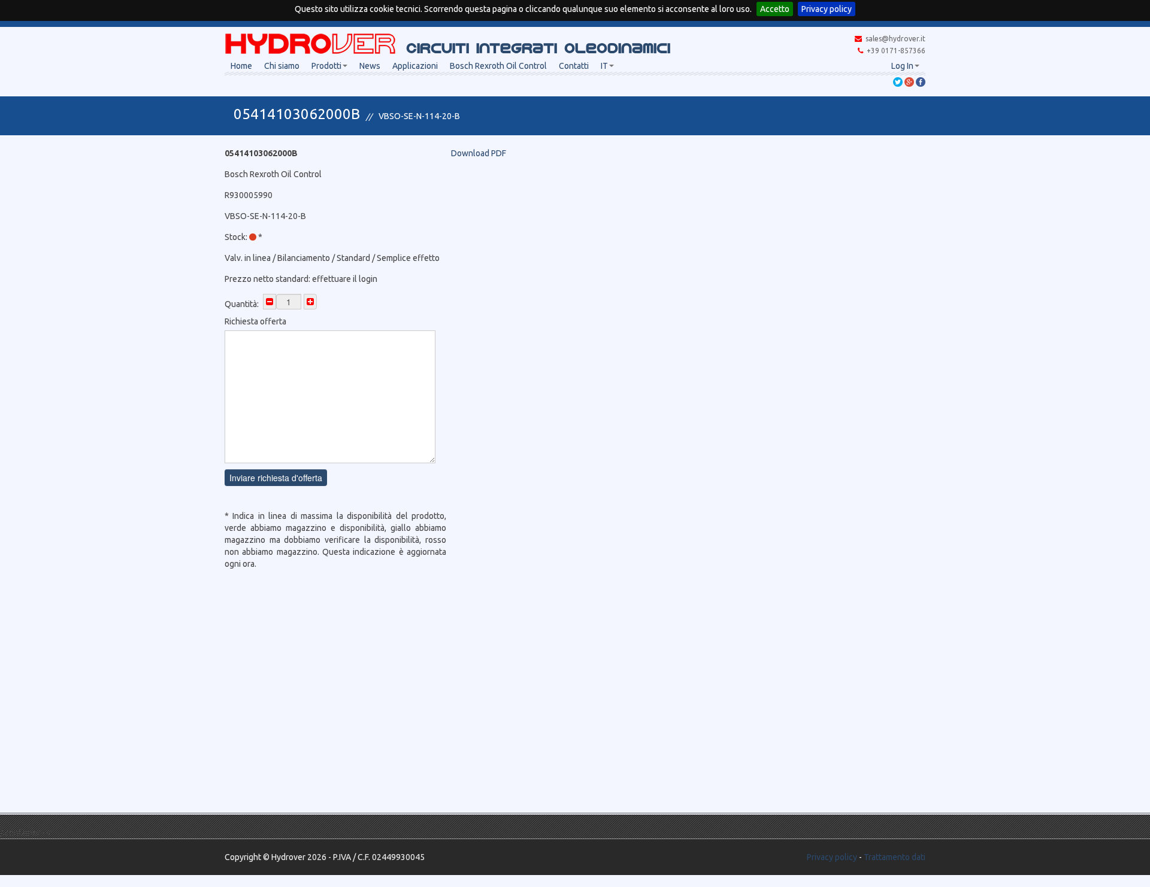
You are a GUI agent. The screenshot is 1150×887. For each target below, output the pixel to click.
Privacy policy (826, 9)
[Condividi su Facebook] (920, 81)
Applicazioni (415, 66)
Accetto (774, 9)
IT (604, 66)
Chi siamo (281, 66)
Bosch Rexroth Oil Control (498, 66)
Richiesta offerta (255, 321)
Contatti (574, 66)
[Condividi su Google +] (909, 81)
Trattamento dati (894, 857)
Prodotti (326, 66)
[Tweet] (898, 81)
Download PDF (478, 153)
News (369, 66)
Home (241, 66)
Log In (902, 66)
